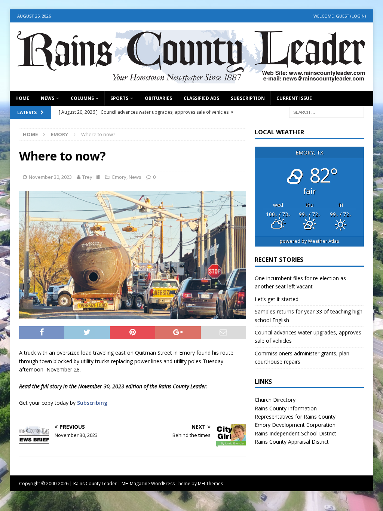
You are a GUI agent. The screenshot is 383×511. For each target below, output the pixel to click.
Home (22, 98)
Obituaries (158, 98)
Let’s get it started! (277, 299)
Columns (82, 98)
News (47, 98)
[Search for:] (326, 111)
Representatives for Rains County (295, 416)
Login (358, 16)
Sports (119, 98)
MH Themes (210, 483)
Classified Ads (201, 98)
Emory (119, 177)
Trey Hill (91, 177)
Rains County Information (286, 408)
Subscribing (92, 402)
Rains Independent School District (295, 433)
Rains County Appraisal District (292, 441)
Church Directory (275, 399)
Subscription (248, 98)
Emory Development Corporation (295, 424)
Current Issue (294, 98)
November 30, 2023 (50, 177)
